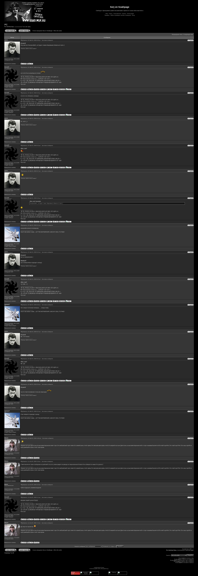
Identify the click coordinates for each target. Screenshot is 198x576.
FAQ (106, 13)
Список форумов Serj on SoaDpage (42, 30)
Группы (124, 13)
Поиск (110, 13)
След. (29, 26)
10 (26, 26)
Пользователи (117, 13)
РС (6, 24)
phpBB (95, 568)
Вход (133, 15)
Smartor (102, 567)
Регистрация (130, 13)
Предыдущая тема (177, 34)
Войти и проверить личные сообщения (121, 15)
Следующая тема (188, 34)
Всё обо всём (58, 30)
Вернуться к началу (10, 63)
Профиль (107, 15)
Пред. (12, 26)
